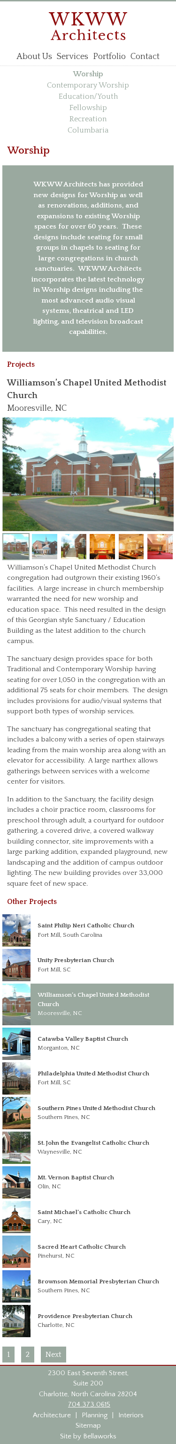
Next (53, 1354)
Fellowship (88, 108)
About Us (34, 56)
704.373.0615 (89, 1404)
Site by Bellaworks (88, 1436)
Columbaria (88, 130)
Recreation (88, 119)
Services (72, 56)
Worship (88, 74)
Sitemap (88, 1425)
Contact (145, 56)
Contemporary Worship (88, 85)
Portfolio (109, 56)
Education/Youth (88, 96)
